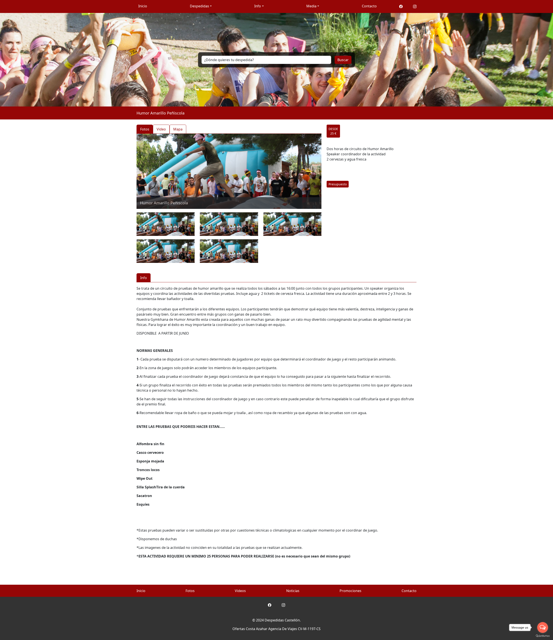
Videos (240, 590)
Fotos (190, 590)
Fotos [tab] (144, 129)
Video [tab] (161, 129)
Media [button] (311, 6)
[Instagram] (414, 6)
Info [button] (257, 6)
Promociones (350, 590)
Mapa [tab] (178, 129)
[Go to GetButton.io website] (543, 635)
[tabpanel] (229, 198)
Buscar (343, 59)
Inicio (142, 6)
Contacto (369, 6)
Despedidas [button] (199, 6)
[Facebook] (401, 6)
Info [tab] (143, 277)
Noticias (292, 590)
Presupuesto (338, 184)
